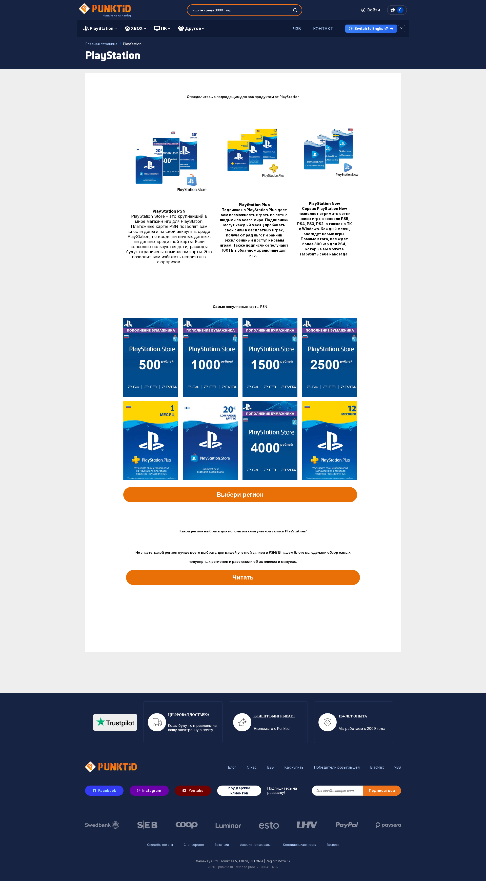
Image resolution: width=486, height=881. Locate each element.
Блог (232, 767)
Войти (373, 9)
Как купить (294, 767)
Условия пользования (255, 845)
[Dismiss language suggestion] (401, 28)
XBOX (137, 28)
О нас (252, 767)
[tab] (100, 28)
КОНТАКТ (323, 28)
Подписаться (382, 790)
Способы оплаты (160, 845)
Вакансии (222, 845)
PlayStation (101, 28)
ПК (164, 28)
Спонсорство (194, 845)
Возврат (333, 845)
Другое (193, 28)
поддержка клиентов (239, 790)
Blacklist (377, 767)
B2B (270, 767)
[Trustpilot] (115, 722)
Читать (243, 577)
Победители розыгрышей (337, 767)
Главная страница (101, 44)
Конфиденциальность (299, 845)
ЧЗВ (297, 28)
